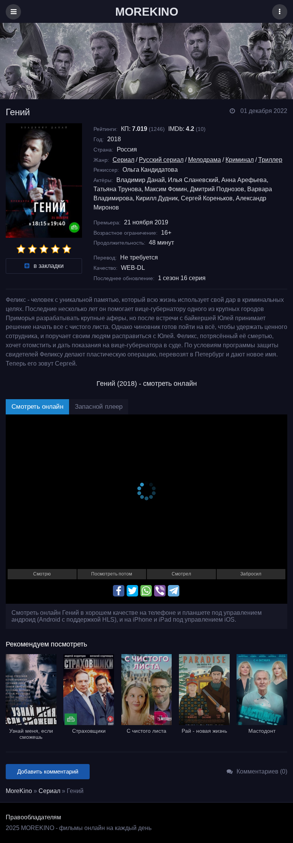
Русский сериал (161, 159)
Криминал (239, 159)
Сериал (123, 159)
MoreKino (19, 791)
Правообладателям (33, 817)
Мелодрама (204, 159)
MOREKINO (146, 11)
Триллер (270, 159)
